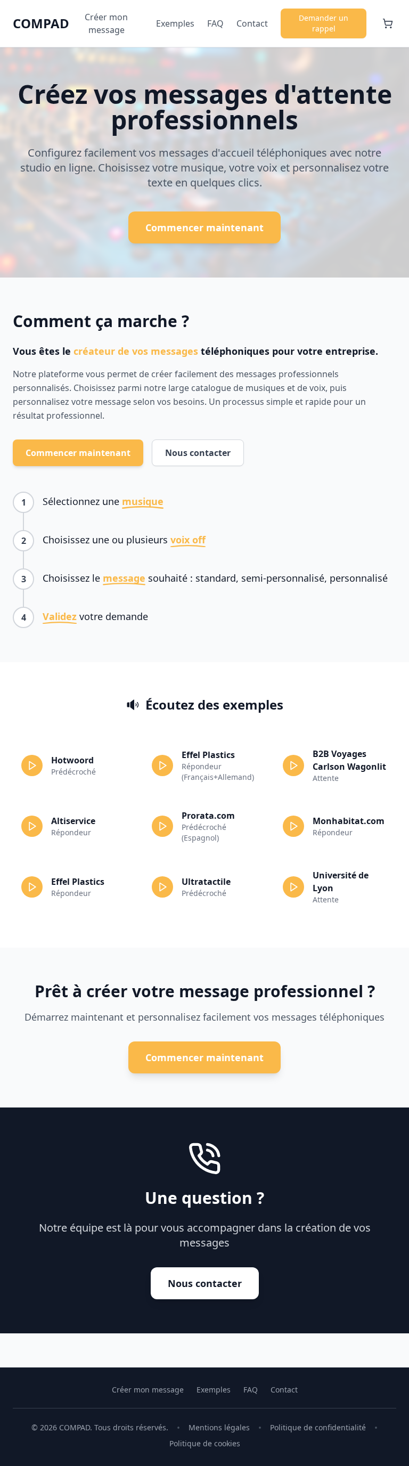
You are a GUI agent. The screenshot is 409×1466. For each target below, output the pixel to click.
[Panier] (387, 23)
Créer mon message (106, 23)
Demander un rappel (323, 23)
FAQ (215, 23)
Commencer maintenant (204, 227)
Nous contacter (198, 453)
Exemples (175, 23)
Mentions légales (219, 1427)
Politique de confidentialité (318, 1427)
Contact (252, 23)
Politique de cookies (204, 1443)
